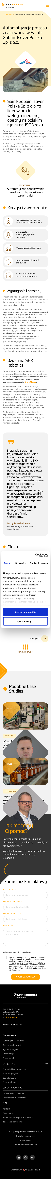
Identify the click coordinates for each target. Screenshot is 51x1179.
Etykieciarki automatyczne (14, 1069)
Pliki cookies (25, 1140)
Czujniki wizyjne (10, 1082)
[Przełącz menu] (47, 5)
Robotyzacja (8, 1053)
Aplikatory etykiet (10, 1073)
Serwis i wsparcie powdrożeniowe (18, 1117)
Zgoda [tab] (7, 563)
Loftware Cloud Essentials (14, 1097)
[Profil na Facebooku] (25, 1157)
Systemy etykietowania (13, 1040)
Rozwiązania (10, 1035)
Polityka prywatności (25, 1136)
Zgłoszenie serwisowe (12, 1121)
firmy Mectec (30, 382)
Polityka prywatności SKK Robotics (17, 952)
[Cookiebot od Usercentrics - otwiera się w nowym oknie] (36, 555)
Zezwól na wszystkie (25, 612)
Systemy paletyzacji (12, 1045)
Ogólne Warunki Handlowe (25, 1145)
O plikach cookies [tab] (39, 563)
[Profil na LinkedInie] (18, 1157)
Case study (8, 1113)
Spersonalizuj (24, 621)
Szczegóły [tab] (20, 563)
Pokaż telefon (12, 1017)
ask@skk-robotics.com (13, 1024)
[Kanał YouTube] (32, 1157)
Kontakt (6, 1108)
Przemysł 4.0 (8, 1058)
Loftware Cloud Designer (14, 1093)
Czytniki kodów (9, 1077)
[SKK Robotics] (14, 5)
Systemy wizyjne (10, 1049)
